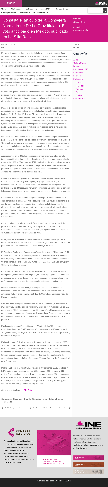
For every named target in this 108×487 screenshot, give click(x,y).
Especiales (78, 72)
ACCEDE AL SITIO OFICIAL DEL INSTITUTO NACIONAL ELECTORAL (54, 461)
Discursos (23, 12)
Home (44, 399)
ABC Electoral (39, 12)
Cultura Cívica (61, 9)
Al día (3, 9)
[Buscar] (105, 10)
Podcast (79, 89)
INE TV (79, 82)
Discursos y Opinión (80, 30)
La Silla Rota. (26, 390)
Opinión (52, 399)
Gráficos (80, 95)
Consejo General (8, 12)
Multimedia (16, 9)
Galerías (79, 92)
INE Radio (80, 86)
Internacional (79, 98)
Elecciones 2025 (43, 9)
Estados (29, 9)
